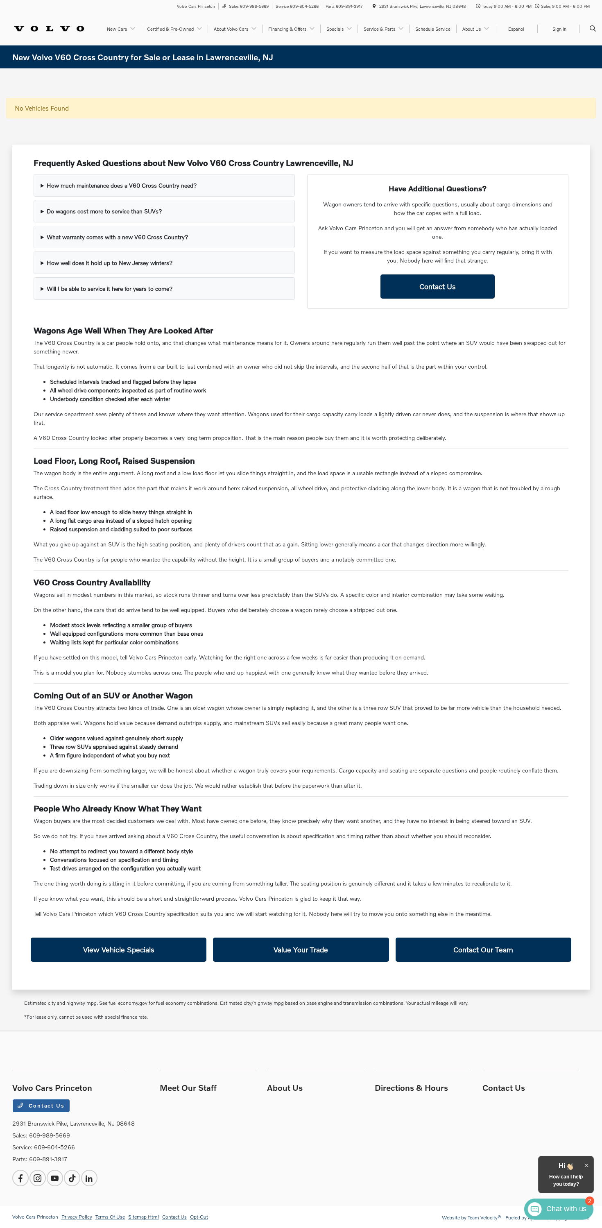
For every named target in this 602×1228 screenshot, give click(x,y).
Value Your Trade (301, 949)
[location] (374, 6)
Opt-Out (199, 1217)
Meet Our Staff (188, 1087)
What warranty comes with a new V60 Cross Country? (117, 236)
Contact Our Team (483, 949)
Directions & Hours (411, 1087)
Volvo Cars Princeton (35, 1217)
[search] (593, 29)
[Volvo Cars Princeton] (49, 28)
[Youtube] (55, 1178)
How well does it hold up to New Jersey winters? (110, 262)
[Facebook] (20, 1178)
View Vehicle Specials (118, 949)
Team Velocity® (484, 1217)
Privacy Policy (76, 1217)
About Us (285, 1087)
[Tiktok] (72, 1178)
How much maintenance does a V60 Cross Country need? (122, 185)
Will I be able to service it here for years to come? (110, 288)
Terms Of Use (110, 1217)
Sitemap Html (143, 1217)
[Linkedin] (89, 1178)
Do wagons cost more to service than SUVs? (104, 211)
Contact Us (437, 286)
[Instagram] (37, 1178)
